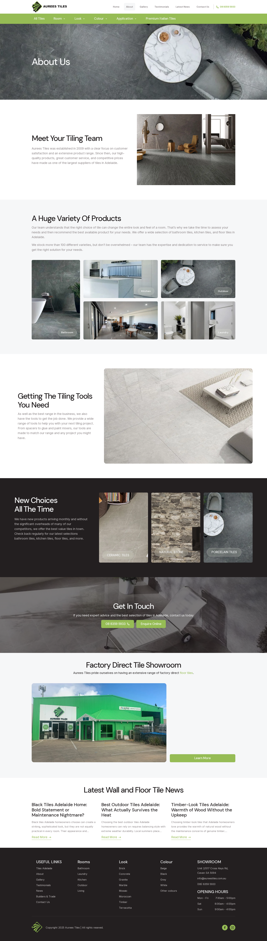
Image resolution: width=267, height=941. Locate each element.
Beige (163, 868)
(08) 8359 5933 (206, 884)
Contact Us (203, 6)
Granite (123, 879)
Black (163, 873)
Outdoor (82, 885)
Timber (123, 902)
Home (116, 6)
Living (81, 890)
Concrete (124, 873)
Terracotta (125, 907)
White (163, 885)
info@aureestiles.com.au (211, 878)
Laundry (82, 873)
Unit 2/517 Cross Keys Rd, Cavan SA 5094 (212, 870)
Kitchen (82, 879)
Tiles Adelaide (44, 868)
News (39, 890)
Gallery (144, 6)
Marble (123, 885)
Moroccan (125, 896)
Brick (122, 868)
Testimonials (162, 6)
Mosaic (123, 890)
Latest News (183, 6)
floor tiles (186, 673)
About (129, 6)
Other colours (168, 890)
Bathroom (83, 868)
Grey (163, 879)
